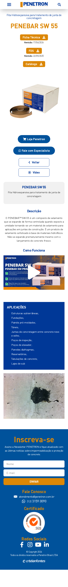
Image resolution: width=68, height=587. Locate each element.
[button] (9, 4)
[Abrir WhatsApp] (59, 578)
